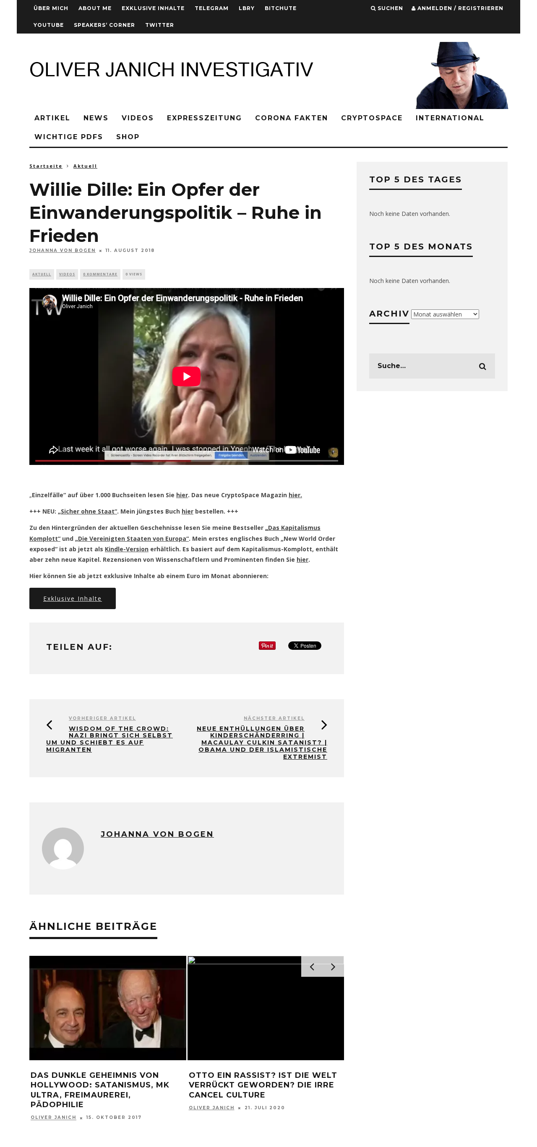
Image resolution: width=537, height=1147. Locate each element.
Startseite (46, 166)
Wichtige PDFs (68, 137)
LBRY (247, 8)
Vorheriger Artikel (102, 718)
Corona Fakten (291, 118)
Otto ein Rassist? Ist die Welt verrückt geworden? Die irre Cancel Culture (263, 1085)
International (450, 118)
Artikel (52, 118)
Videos (138, 118)
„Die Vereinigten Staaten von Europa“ (132, 538)
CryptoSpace (372, 118)
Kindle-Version (127, 549)
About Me (95, 8)
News (96, 118)
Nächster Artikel (274, 718)
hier (182, 495)
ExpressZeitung (204, 118)
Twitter (159, 25)
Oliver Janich (53, 1118)
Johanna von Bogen (62, 250)
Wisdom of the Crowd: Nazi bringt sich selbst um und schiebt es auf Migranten (109, 739)
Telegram (212, 8)
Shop (128, 137)
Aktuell (41, 274)
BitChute (281, 8)
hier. (295, 495)
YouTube (49, 25)
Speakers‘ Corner (104, 25)
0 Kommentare (100, 274)
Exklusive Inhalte (153, 8)
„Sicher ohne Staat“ (87, 511)
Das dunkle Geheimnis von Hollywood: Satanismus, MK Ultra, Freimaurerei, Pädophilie (100, 1090)
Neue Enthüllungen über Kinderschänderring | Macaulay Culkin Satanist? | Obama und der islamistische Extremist (262, 742)
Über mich (51, 8)
